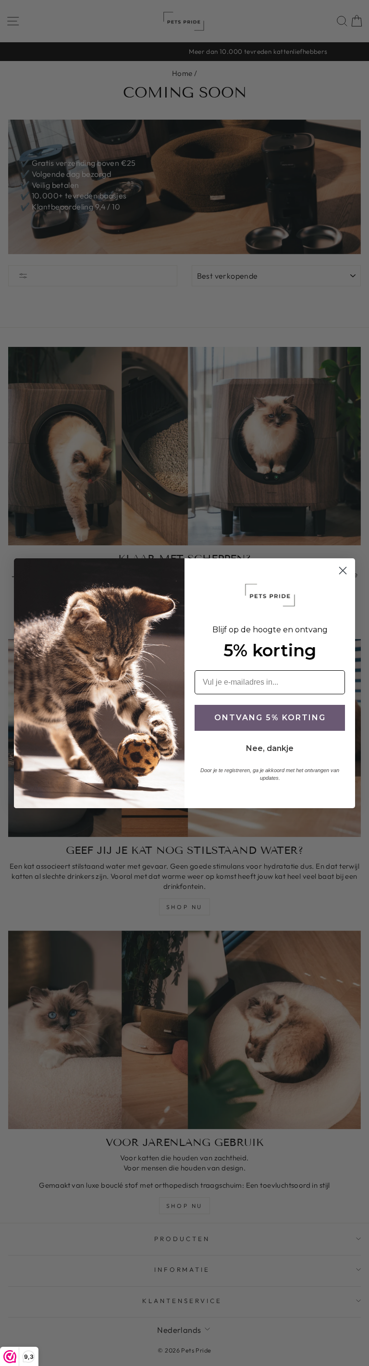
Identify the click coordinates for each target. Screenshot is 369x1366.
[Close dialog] (342, 570)
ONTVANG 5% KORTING (270, 717)
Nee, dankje (270, 748)
